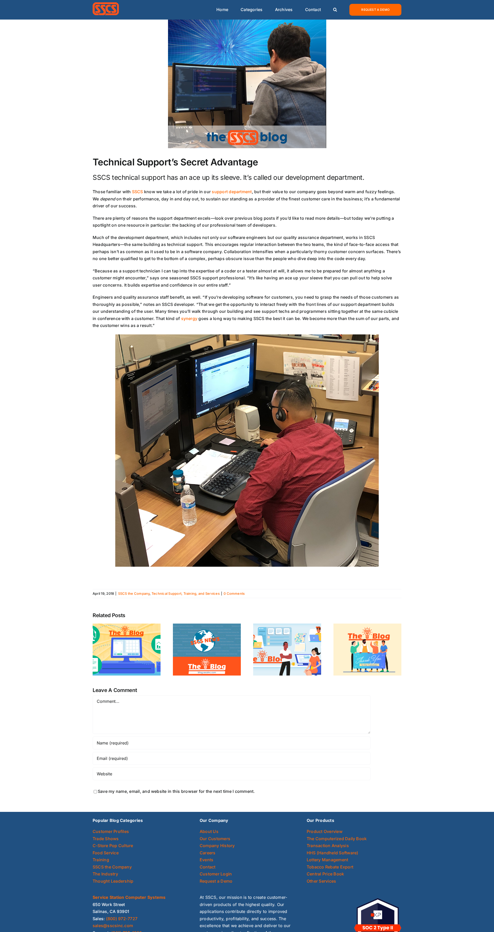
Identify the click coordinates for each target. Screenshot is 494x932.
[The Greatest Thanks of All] (367, 649)
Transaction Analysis (328, 845)
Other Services (321, 881)
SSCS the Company (134, 593)
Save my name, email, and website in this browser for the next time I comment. (176, 791)
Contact (208, 866)
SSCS (137, 191)
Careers (208, 852)
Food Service (106, 852)
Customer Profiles (111, 831)
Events (206, 859)
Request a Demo (216, 881)
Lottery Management (327, 859)
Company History (217, 845)
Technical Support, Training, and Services (186, 593)
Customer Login (216, 873)
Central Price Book (325, 873)
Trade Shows (106, 838)
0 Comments (234, 593)
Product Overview (324, 831)
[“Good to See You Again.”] (207, 649)
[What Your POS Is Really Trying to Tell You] (127, 649)
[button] (335, 10)
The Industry (105, 873)
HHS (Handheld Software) (332, 852)
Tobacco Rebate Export (330, 866)
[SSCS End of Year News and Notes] (287, 649)
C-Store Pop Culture (113, 845)
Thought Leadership (113, 881)
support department (232, 191)
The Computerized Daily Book (337, 838)
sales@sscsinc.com (113, 925)
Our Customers (215, 838)
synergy (189, 318)
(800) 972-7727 (121, 918)
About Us (209, 831)
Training (101, 859)
